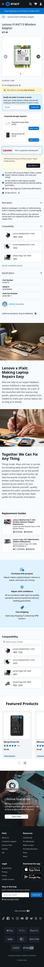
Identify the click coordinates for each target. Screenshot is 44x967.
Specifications (8, 273)
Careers (5, 849)
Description (7, 202)
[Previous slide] (19, 763)
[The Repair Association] (40, 918)
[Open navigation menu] (2, 4)
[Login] (41, 4)
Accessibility (6, 868)
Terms (4, 875)
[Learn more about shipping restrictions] (20, 85)
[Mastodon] (26, 918)
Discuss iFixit (7, 845)
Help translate (20, 911)
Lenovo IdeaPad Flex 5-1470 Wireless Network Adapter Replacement (24, 522)
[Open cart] (35, 4)
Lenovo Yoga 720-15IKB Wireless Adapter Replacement (26, 540)
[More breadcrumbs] (3, 16)
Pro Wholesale (28, 841)
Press (25, 853)
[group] (5, 56)
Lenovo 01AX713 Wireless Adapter (21, 17)
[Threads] (35, 918)
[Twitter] (12, 918)
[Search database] (30, 4)
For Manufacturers (30, 849)
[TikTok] (3, 918)
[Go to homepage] (13, 4)
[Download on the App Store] (32, 869)
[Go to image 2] (23, 73)
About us (5, 838)
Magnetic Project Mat (20, 122)
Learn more (16, 816)
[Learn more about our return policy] (19, 193)
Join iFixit (33, 165)
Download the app (31, 863)
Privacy (4, 872)
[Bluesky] (31, 918)
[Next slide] (25, 763)
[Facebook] (8, 918)
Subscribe (36, 895)
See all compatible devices (12, 265)
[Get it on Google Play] (32, 877)
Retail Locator (28, 845)
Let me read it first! (11, 899)
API (3, 853)
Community (27, 838)
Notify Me (35, 107)
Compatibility (8, 226)
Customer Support (9, 841)
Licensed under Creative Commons (22, 955)
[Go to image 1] (20, 73)
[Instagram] (17, 918)
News (25, 856)
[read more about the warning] (35, 313)
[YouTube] (22, 918)
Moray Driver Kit (18, 134)
